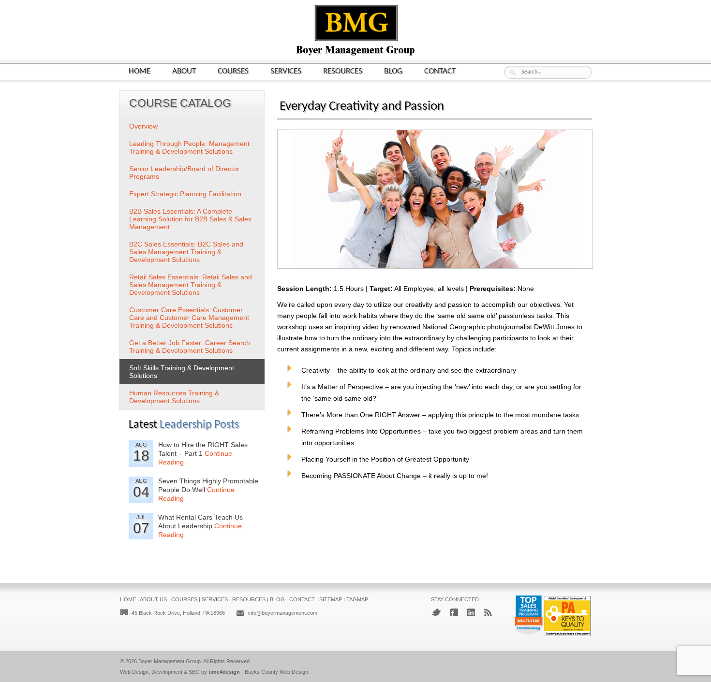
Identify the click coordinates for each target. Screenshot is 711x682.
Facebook (454, 612)
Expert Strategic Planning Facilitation (185, 194)
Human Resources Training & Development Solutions (174, 397)
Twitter (436, 612)
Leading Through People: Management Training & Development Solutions (189, 147)
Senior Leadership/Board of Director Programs (184, 172)
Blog (393, 71)
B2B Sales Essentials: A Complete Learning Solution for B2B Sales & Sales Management (190, 219)
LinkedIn (471, 612)
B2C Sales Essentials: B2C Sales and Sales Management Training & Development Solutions (186, 251)
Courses (233, 71)
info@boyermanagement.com (282, 613)
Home (139, 71)
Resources (342, 71)
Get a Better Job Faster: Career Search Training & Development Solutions (189, 346)
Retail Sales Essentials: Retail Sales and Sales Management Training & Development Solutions (190, 284)
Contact (440, 71)
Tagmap (357, 599)
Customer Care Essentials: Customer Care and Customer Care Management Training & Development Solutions (189, 317)
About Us (153, 599)
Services (285, 71)
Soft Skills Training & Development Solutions (181, 371)
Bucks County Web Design (276, 672)
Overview (143, 126)
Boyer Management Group (169, 661)
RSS (488, 612)
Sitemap (330, 599)
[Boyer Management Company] (355, 54)
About (184, 71)
